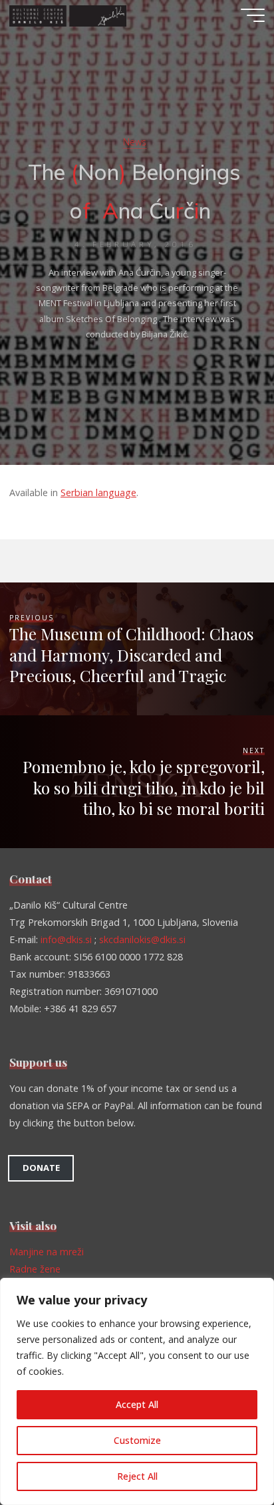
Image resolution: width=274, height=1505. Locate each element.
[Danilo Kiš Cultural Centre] (67, 15)
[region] (137, 1391)
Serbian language (98, 492)
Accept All (137, 1404)
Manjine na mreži (46, 1251)
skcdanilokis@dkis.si (142, 939)
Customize (137, 1440)
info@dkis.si (66, 939)
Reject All (137, 1476)
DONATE (41, 1168)
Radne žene (35, 1269)
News (134, 141)
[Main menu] (253, 15)
